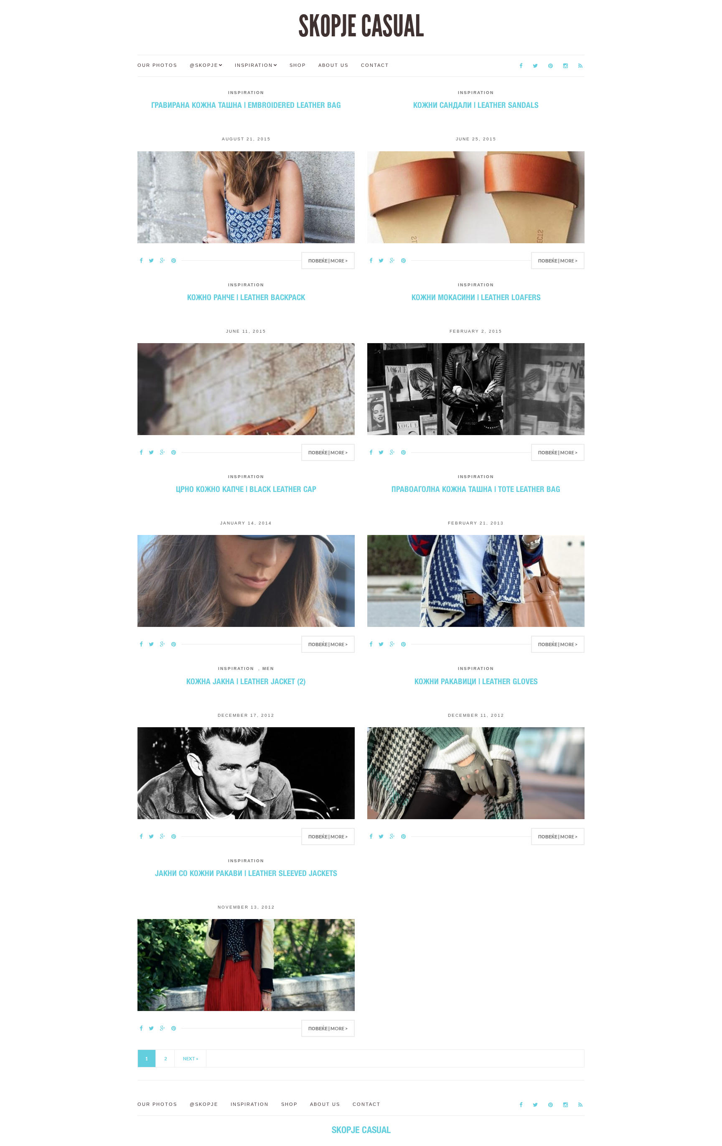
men (268, 668)
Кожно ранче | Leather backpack (246, 297)
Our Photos (157, 65)
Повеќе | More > (328, 260)
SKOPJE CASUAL (361, 26)
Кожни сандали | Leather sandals (476, 105)
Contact (375, 65)
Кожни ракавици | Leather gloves (476, 681)
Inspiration (254, 65)
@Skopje (204, 65)
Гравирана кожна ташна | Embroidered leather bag (246, 105)
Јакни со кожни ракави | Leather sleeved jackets (246, 873)
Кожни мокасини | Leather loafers (476, 297)
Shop (298, 65)
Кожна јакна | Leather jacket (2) (246, 681)
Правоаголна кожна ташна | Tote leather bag (476, 489)
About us (333, 65)
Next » (190, 1058)
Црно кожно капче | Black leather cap (246, 489)
